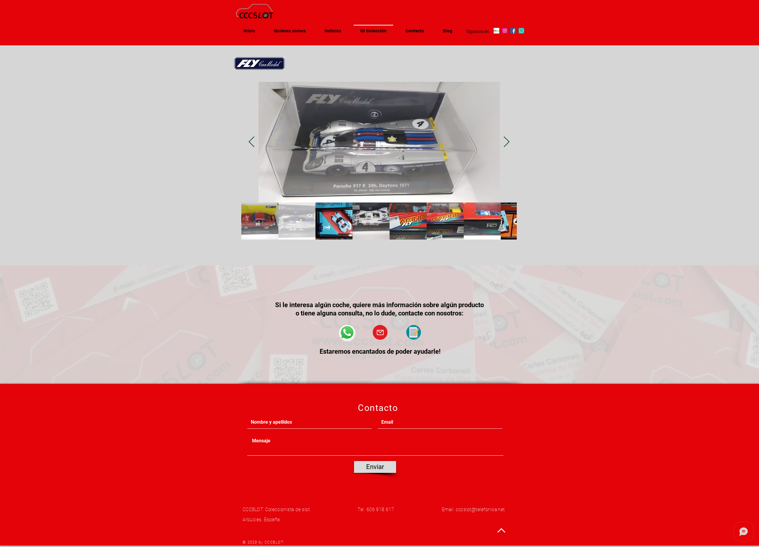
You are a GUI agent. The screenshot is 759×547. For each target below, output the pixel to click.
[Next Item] (506, 142)
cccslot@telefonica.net (480, 509)
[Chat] (347, 333)
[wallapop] (521, 31)
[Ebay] (496, 31)
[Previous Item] (251, 142)
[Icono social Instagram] (505, 31)
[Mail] (380, 332)
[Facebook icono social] (513, 31)
